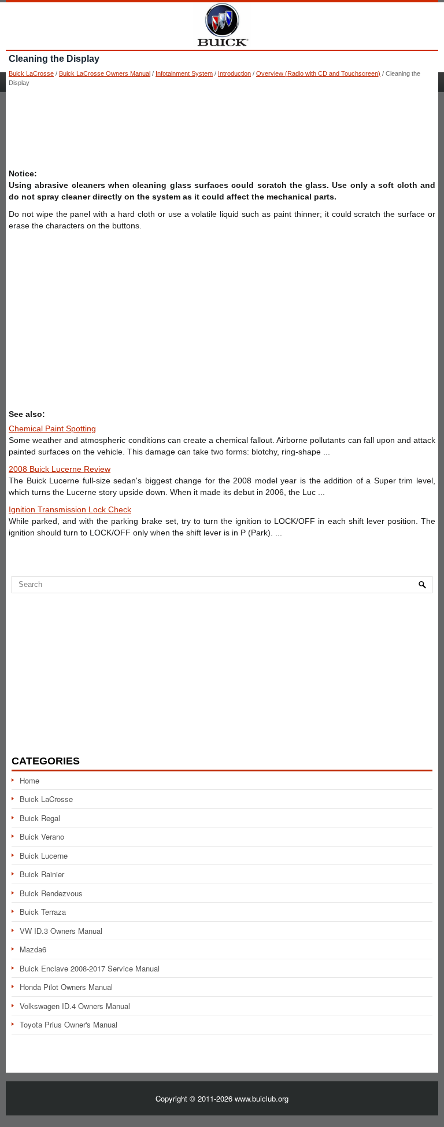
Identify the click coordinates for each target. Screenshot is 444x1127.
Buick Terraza (43, 911)
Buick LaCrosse (31, 73)
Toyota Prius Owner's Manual (68, 1024)
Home (29, 780)
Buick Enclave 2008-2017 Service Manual (90, 968)
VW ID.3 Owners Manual (61, 930)
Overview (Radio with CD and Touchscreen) (318, 73)
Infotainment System (184, 73)
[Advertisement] (222, 127)
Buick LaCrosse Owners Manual (104, 73)
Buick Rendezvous (51, 893)
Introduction (234, 73)
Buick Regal (40, 817)
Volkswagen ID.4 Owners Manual (75, 1005)
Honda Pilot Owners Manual (66, 986)
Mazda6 (33, 949)
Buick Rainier (42, 874)
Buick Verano (42, 836)
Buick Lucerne (44, 855)
